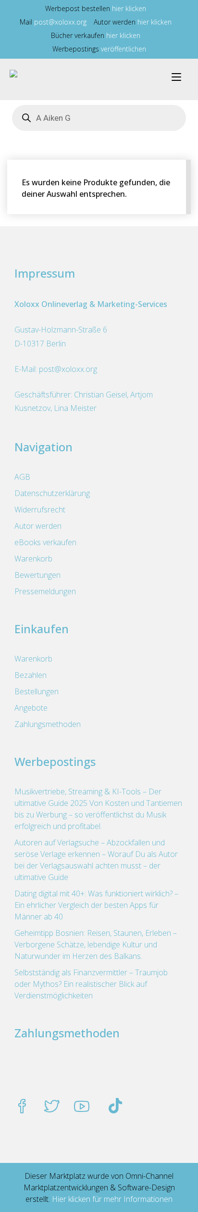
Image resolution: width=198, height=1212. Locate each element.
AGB (22, 477)
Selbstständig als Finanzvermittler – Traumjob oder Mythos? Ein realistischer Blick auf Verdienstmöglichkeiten (91, 984)
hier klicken (129, 8)
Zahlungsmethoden (47, 724)
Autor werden (38, 526)
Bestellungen (36, 691)
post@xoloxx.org (60, 21)
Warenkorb (33, 558)
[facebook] (22, 1107)
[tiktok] (115, 1107)
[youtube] (81, 1107)
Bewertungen (37, 575)
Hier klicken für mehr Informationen (111, 1199)
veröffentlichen (123, 48)
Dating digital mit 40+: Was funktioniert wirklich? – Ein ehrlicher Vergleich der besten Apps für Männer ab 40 (96, 905)
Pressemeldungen (45, 591)
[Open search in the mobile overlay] (99, 118)
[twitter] (52, 1107)
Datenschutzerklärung (52, 493)
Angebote (31, 707)
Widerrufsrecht (39, 509)
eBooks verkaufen (45, 542)
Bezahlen (30, 675)
